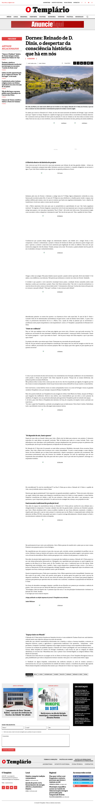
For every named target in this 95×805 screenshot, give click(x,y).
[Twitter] (85, 2)
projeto (62, 674)
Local (27, 791)
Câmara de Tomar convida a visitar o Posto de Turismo (11, 101)
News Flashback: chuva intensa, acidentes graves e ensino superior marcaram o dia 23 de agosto (83, 720)
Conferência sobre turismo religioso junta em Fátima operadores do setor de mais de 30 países (12, 84)
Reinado (68, 674)
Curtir (90, 776)
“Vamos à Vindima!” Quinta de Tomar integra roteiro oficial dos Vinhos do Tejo (11, 56)
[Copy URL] (91, 63)
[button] (87, 17)
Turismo (4, 59)
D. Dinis (40, 674)
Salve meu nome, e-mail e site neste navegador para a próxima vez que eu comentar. (22, 732)
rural (86, 674)
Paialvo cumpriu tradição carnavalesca (35, 777)
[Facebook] (82, 2)
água (35, 674)
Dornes (56, 674)
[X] (78, 63)
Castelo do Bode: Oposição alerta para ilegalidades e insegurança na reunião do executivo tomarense (82, 708)
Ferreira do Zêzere (54, 784)
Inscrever (90, 785)
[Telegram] (88, 63)
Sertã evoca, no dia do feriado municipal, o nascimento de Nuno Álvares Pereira (53, 715)
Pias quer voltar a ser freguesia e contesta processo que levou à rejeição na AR (57, 779)
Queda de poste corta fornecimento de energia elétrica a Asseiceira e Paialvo (35, 786)
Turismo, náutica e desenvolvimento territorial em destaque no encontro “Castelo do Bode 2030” (11, 65)
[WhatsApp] (84, 63)
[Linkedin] (81, 63)
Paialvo (27, 780)
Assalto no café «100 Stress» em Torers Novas (82, 714)
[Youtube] (88, 2)
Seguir (90, 779)
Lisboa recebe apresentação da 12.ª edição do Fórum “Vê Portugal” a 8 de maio (11, 74)
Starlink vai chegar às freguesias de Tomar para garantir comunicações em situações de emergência (82, 692)
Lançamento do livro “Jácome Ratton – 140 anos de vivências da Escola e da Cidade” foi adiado (18, 712)
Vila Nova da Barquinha (55, 797)
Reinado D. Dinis (77, 674)
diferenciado (48, 674)
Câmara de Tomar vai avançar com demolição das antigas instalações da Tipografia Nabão (82, 700)
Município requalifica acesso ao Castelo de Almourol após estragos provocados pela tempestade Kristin (58, 791)
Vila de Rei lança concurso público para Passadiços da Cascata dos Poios (11, 93)
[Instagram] (92, 2)
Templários (29, 676)
